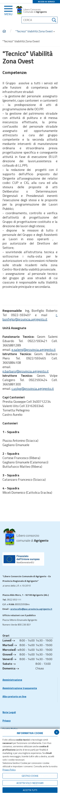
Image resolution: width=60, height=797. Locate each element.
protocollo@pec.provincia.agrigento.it (31, 609)
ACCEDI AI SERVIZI (46, 1)
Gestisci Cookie (30, 776)
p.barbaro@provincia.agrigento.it (25, 371)
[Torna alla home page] (4, 31)
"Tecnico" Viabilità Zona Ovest (34, 31)
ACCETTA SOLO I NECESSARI (30, 783)
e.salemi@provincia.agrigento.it (34, 349)
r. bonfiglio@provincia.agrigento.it (30, 317)
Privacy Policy (9, 769)
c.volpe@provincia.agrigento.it (33, 388)
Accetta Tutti (30, 790)
